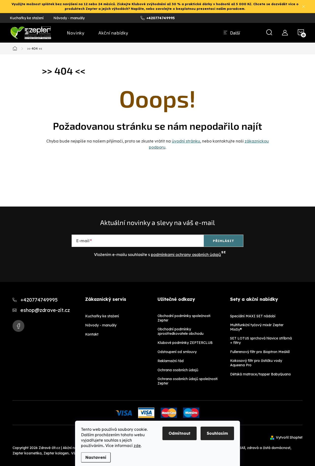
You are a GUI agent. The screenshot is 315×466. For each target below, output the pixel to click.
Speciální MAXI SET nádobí (252, 316)
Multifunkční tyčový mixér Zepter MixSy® (257, 327)
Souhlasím (217, 433)
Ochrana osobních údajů (178, 370)
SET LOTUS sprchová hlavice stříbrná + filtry (261, 340)
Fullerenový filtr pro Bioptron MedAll (260, 352)
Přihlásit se (223, 243)
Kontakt (91, 334)
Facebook (18, 326)
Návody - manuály (69, 18)
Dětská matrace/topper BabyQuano (260, 374)
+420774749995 (39, 300)
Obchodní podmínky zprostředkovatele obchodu (181, 331)
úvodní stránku (186, 141)
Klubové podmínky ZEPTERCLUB (185, 342)
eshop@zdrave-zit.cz (45, 310)
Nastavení (95, 457)
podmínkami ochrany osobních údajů (186, 254)
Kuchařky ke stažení (27, 18)
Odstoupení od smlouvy (177, 352)
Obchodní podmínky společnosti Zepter (184, 318)
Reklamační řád (171, 361)
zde (137, 445)
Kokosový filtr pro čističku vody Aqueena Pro (256, 362)
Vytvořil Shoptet (289, 437)
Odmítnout (179, 433)
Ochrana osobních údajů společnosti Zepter (188, 381)
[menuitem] (76, 33)
